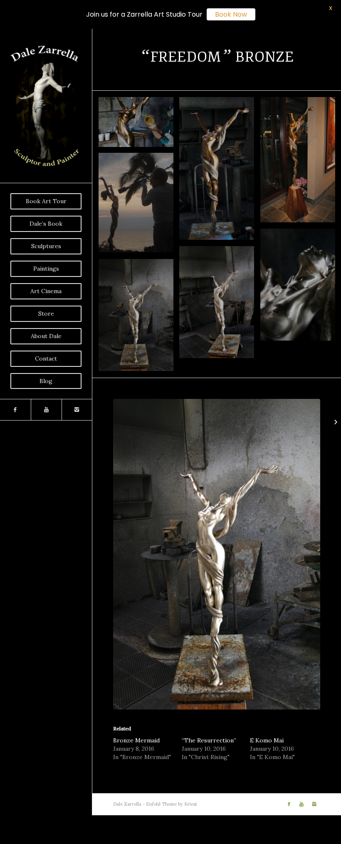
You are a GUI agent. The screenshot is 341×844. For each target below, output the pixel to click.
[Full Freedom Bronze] (219, 171)
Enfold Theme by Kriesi (171, 804)
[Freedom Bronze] (139, 125)
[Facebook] (15, 409)
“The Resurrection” (209, 740)
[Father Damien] (334, 422)
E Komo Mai (267, 740)
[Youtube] (46, 409)
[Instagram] (77, 409)
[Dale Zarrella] (219, 305)
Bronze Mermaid (136, 740)
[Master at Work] (139, 206)
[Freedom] (139, 318)
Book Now (231, 14)
